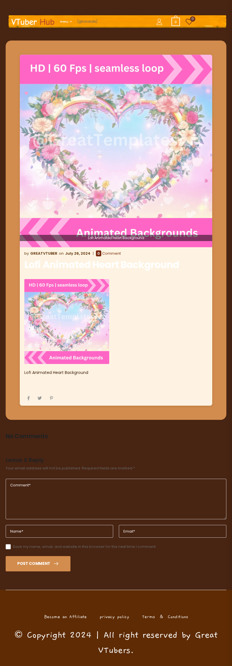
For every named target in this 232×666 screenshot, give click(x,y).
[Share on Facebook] (28, 398)
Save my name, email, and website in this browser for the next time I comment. (84, 546)
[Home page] (32, 21)
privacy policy (114, 616)
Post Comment (33, 563)
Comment (109, 253)
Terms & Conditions (165, 616)
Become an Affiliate (65, 616)
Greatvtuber (43, 253)
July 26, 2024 (78, 253)
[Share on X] (40, 398)
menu (64, 22)
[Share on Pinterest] (51, 398)
